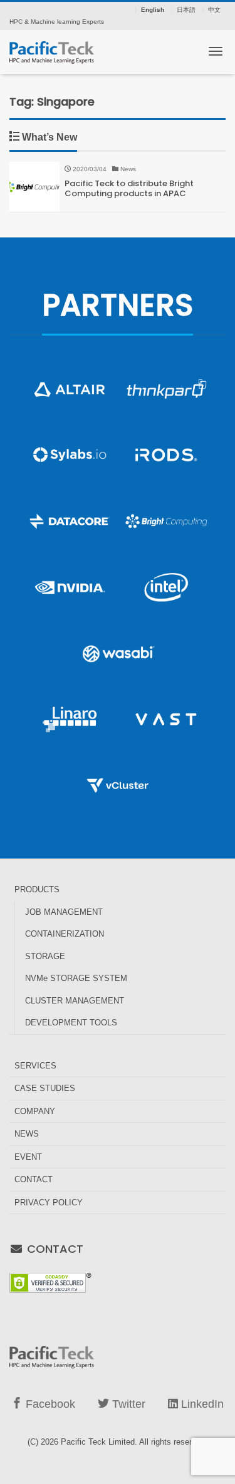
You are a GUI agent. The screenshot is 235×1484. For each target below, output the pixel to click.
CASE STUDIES (44, 1088)
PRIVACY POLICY (48, 1202)
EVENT (28, 1157)
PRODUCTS (37, 889)
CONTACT (33, 1179)
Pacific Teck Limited (98, 1442)
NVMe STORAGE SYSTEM (76, 978)
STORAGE (45, 956)
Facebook (49, 1404)
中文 (214, 10)
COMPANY (34, 1111)
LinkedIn (201, 1404)
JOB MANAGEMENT (64, 912)
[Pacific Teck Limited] (51, 50)
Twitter (127, 1404)
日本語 (186, 10)
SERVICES (35, 1065)
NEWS (26, 1133)
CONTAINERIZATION (64, 934)
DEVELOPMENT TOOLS (71, 1022)
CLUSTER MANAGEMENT (74, 1000)
